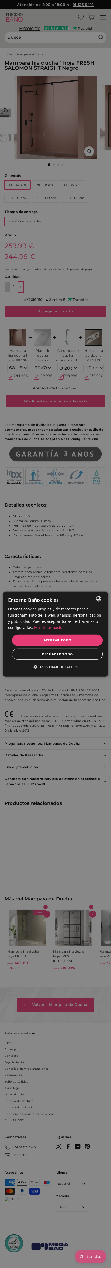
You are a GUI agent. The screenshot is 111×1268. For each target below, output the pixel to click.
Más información (49, 627)
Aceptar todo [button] (57, 640)
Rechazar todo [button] (57, 654)
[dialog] (55, 633)
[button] (55, 667)
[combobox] (99, 598)
